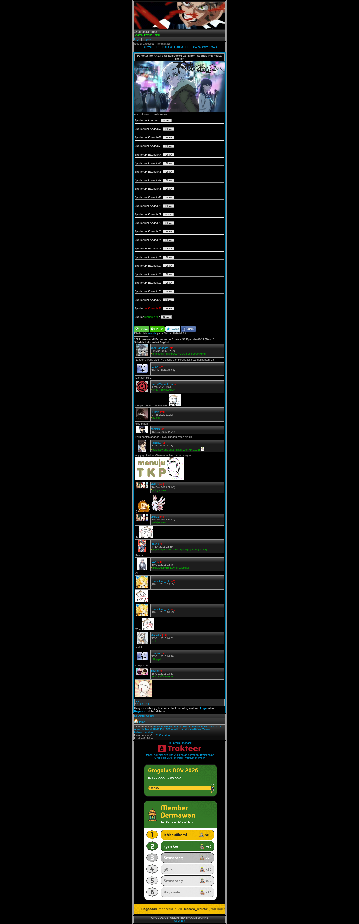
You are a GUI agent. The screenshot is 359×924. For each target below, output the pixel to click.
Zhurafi (155, 670)
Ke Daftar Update (144, 715)
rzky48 (155, 543)
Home (141, 721)
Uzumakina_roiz (160, 581)
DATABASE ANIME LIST (176, 47)
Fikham (155, 411)
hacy (154, 561)
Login (137, 39)
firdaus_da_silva (143, 732)
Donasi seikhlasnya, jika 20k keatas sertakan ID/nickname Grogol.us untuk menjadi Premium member (179, 756)
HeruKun (188, 726)
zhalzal (183, 729)
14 (147, 704)
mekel (156, 726)
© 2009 (179, 921)
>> (138, 701)
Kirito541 (165, 729)
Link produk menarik (180, 742)
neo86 (154, 367)
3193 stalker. (163, 735)
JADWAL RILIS (151, 47)
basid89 (155, 428)
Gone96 (155, 653)
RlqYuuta (156, 442)
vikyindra (156, 635)
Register (148, 39)
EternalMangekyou (162, 384)
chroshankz (201, 726)
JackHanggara (159, 347)
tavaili (174, 729)
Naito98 (192, 729)
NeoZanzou (204, 729)
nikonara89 (175, 726)
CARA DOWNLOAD (205, 47)
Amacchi (139, 729)
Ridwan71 (215, 726)
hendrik (152, 333)
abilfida (155, 484)
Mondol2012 (152, 729)
